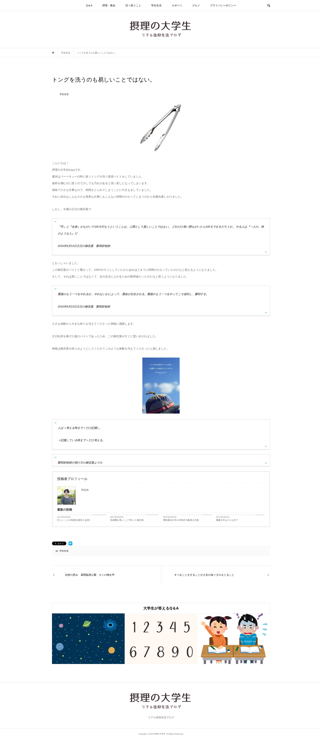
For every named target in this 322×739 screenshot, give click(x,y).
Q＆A (89, 5)
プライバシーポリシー (223, 5)
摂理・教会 (108, 5)
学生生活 (156, 5)
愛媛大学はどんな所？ (227, 520)
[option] (88, 638)
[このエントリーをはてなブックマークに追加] (70, 543)
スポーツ (177, 5)
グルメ (196, 5)
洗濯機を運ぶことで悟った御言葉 (127, 520)
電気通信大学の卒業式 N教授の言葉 (181, 520)
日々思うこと (133, 5)
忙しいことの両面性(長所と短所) (73, 520)
